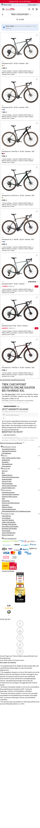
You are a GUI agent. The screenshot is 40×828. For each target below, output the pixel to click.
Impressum (5, 505)
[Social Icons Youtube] (20, 630)
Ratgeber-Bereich (7, 475)
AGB (3, 499)
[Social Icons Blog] (20, 651)
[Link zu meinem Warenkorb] (37, 9)
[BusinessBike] (22, 541)
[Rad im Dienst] (33, 545)
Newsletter (5, 462)
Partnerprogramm (7, 483)
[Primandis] (25, 545)
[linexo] (11, 550)
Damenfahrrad (6, 516)
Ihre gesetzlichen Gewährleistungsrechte (12, 380)
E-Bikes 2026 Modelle (8, 522)
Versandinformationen (9, 449)
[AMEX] (20, 554)
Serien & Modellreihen (8, 533)
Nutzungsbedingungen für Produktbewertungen (16, 511)
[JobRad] (6, 541)
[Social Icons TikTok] (20, 644)
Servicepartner (6, 466)
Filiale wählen (10, 26)
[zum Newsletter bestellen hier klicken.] (4, 418)
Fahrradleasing (6, 453)
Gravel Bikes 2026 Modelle (10, 526)
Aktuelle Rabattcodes (8, 488)
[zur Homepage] (10, 9)
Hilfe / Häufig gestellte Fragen (11, 458)
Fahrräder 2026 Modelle (9, 524)
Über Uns (5, 471)
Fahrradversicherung (8, 492)
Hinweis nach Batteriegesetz (11, 503)
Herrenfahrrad (6, 518)
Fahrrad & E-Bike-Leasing (9, 496)
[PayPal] (24, 550)
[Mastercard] (13, 554)
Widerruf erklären (7, 507)
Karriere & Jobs (6, 481)
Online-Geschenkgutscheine (10, 477)
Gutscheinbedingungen (9, 509)
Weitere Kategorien (8, 535)
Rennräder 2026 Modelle (9, 528)
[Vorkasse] (15, 559)
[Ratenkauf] (27, 554)
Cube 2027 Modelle (8, 520)
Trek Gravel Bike (10, 394)
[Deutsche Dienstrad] (31, 541)
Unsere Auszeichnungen (9, 486)
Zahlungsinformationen (9, 451)
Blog (3, 473)
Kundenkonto (6, 460)
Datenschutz (6, 501)
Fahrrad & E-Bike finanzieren (10, 494)
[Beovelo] (5, 550)
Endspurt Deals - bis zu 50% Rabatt (20, 1)
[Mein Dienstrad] (7, 545)
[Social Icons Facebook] (20, 623)
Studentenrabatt (7, 479)
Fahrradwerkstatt (7, 464)
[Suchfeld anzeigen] (29, 9)
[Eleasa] (16, 545)
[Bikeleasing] (14, 541)
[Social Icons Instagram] (20, 637)
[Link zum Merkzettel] (33, 9)
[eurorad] (17, 550)
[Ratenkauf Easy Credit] (6, 559)
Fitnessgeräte (6, 531)
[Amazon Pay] (33, 550)
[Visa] (6, 554)
